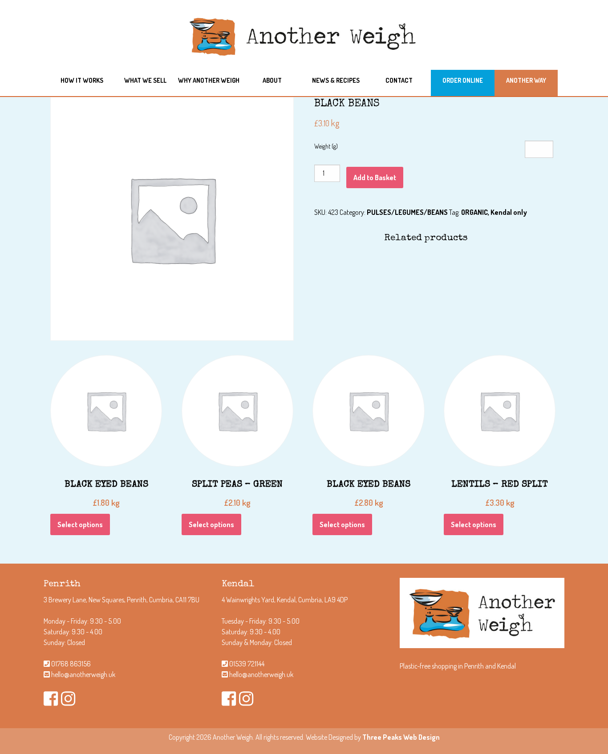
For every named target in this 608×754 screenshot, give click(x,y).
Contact (399, 80)
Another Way (526, 80)
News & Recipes (336, 80)
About (272, 80)
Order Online (462, 80)
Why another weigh (208, 80)
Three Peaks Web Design (401, 737)
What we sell (145, 80)
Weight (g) (326, 146)
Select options (80, 524)
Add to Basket (374, 177)
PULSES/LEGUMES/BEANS (407, 212)
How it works (82, 80)
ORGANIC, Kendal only (494, 212)
